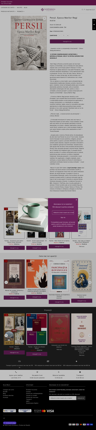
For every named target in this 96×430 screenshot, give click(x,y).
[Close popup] (76, 200)
